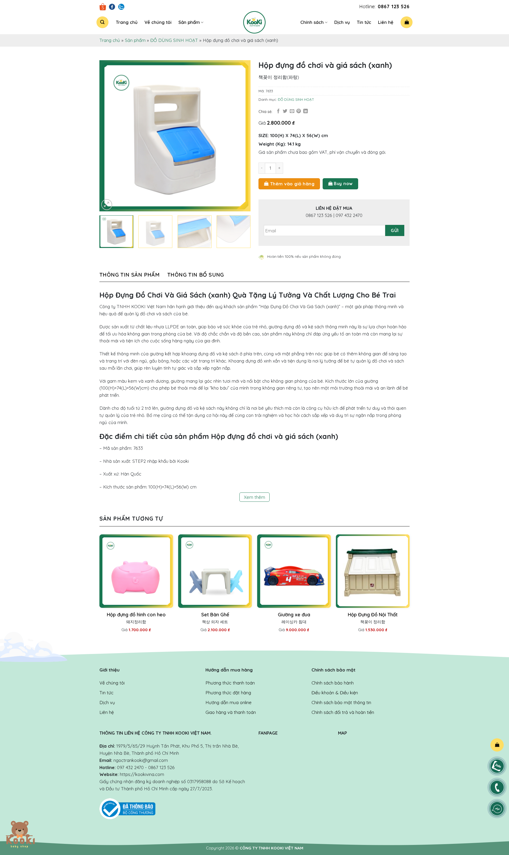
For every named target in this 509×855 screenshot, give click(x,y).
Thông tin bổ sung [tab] (195, 274)
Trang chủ (127, 22)
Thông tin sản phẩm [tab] (129, 274)
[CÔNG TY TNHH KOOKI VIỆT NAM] (254, 22)
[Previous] (109, 136)
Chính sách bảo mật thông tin (341, 702)
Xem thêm (254, 497)
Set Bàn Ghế (215, 615)
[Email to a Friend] (292, 111)
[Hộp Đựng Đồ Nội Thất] (372, 571)
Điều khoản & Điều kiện (334, 692)
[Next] (240, 136)
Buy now (343, 183)
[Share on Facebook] (278, 111)
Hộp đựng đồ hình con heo (136, 615)
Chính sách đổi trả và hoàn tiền (342, 712)
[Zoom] (106, 204)
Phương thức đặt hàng (228, 692)
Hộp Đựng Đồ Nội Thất (373, 615)
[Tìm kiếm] (102, 22)
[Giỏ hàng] (407, 22)
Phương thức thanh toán (230, 683)
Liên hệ (385, 22)
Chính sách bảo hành (332, 683)
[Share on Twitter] (285, 111)
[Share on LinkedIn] (305, 111)
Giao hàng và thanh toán (230, 712)
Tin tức (364, 22)
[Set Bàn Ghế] (215, 571)
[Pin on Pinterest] (298, 111)
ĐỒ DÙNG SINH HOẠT (174, 40)
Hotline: (384, 6)
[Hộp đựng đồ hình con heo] (136, 571)
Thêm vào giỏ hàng (292, 183)
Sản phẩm (189, 22)
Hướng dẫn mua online (228, 702)
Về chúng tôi (158, 22)
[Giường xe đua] (294, 571)
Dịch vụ (342, 22)
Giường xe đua (294, 615)
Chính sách (312, 22)
